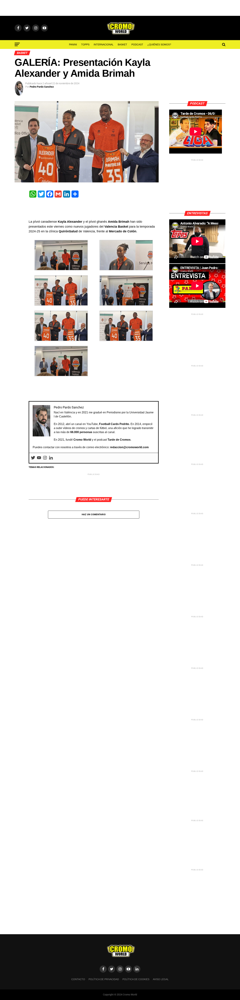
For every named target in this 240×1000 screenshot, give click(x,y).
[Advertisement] (120, 8)
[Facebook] (50, 194)
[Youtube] (39, 458)
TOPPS (85, 44)
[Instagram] (45, 458)
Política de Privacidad (104, 979)
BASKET (122, 44)
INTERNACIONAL (103, 44)
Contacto (78, 979)
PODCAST (137, 44)
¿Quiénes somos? (159, 44)
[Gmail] (58, 194)
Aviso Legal (161, 979)
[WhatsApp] (33, 194)
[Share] (75, 194)
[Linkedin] (51, 458)
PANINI (73, 44)
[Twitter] (41, 194)
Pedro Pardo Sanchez (42, 86)
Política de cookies (135, 979)
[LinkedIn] (66, 194)
